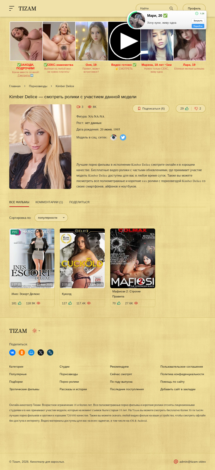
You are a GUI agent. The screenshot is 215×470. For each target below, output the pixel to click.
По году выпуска (121, 381)
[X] (41, 352)
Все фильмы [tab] (19, 202)
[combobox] (51, 217)
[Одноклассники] (22, 352)
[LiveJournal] (50, 352)
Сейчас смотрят (121, 374)
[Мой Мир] (31, 352)
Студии (64, 366)
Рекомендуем (119, 366)
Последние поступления (127, 389)
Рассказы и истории (73, 389)
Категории (16, 366)
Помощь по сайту (172, 381)
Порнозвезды (38, 86)
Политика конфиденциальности (182, 374)
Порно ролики (69, 381)
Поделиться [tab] (79, 202)
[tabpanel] (107, 257)
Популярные (18, 374)
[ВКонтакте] (12, 352)
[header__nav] (11, 8)
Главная (15, 86)
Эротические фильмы (24, 389)
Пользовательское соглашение (181, 366)
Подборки (16, 381)
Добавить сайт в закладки (177, 389)
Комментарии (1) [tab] (49, 202)
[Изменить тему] (36, 330)
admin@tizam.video (193, 461)
